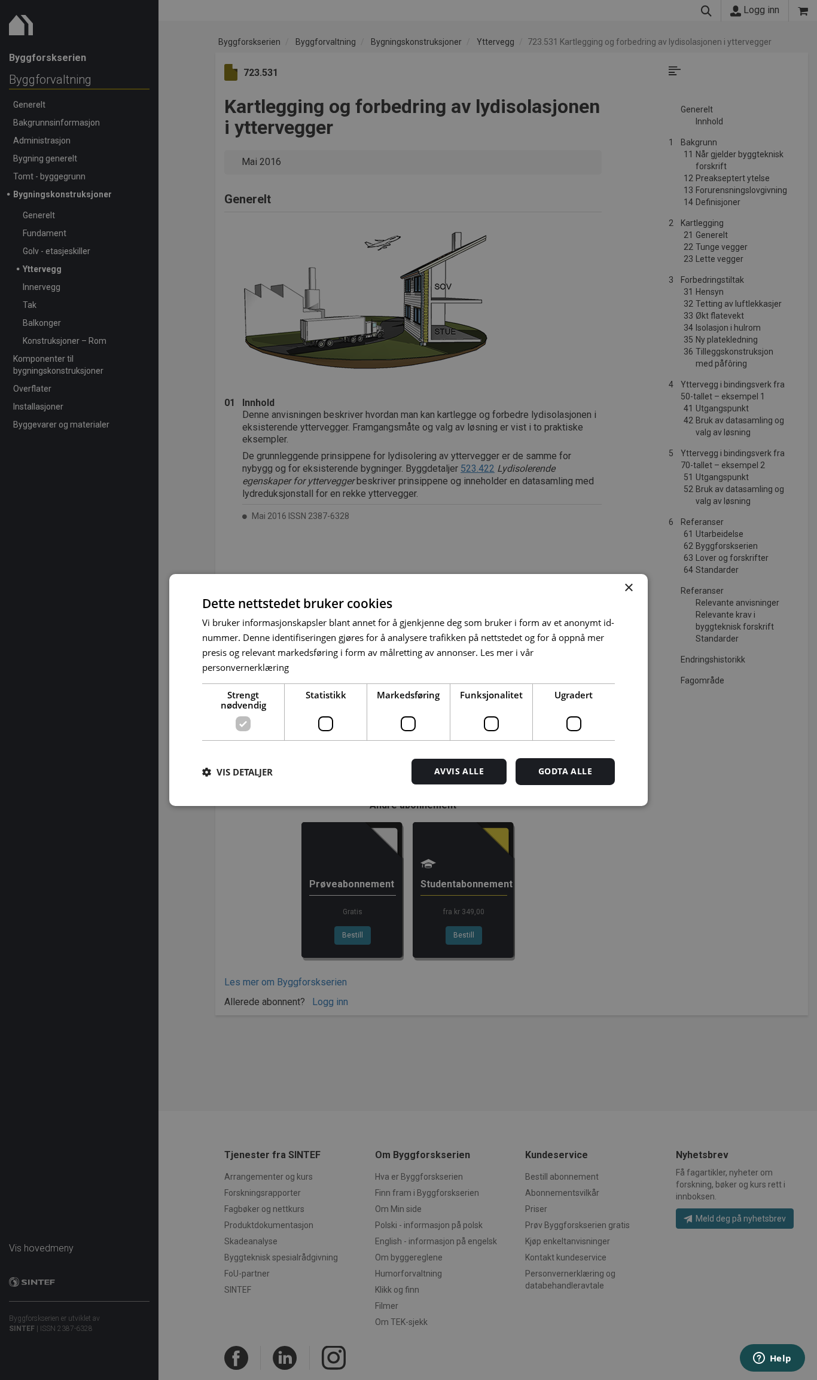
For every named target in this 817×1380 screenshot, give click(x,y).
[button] (237, 771)
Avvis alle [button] (459, 771)
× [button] (628, 588)
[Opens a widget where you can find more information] (772, 1359)
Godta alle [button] (565, 771)
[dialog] (408, 690)
